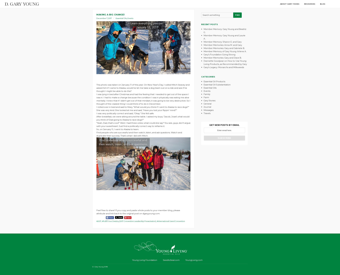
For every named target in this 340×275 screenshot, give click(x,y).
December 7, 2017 (104, 18)
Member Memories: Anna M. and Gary (223, 45)
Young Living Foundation (144, 260)
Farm (206, 97)
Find (237, 15)
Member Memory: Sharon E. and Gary (223, 42)
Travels (207, 113)
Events (130, 18)
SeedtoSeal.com (171, 260)
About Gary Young (289, 4)
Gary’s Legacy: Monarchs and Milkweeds (224, 67)
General (207, 103)
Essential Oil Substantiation (217, 84)
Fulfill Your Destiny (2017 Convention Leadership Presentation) (129, 221)
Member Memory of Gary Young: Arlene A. (225, 51)
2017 (99, 221)
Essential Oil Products (214, 81)
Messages (209, 110)
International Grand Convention (171, 221)
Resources (309, 4)
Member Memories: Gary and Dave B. (223, 57)
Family (207, 94)
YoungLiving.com (194, 260)
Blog (322, 4)
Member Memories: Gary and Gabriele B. (224, 48)
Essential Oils (121, 18)
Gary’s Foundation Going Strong (219, 54)
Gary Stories (209, 100)
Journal (207, 107)
